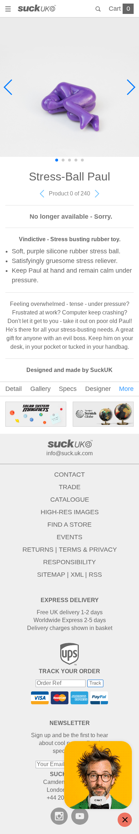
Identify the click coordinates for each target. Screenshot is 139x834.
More (126, 388)
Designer (98, 388)
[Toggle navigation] (8, 10)
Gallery (40, 388)
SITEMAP (51, 574)
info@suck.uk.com (69, 453)
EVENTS (69, 537)
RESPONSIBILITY (69, 562)
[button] (8, 87)
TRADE (70, 487)
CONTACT (69, 474)
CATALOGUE (69, 499)
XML (77, 574)
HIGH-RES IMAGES (70, 512)
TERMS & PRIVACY (88, 549)
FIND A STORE (69, 524)
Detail (13, 388)
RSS (95, 574)
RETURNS (37, 549)
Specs (68, 388)
